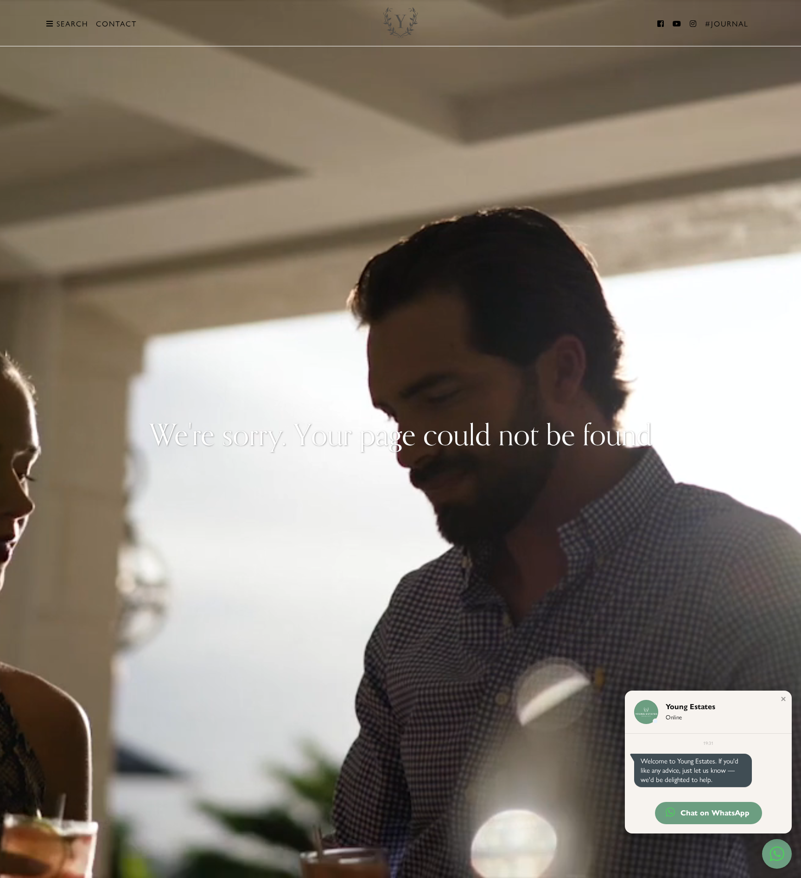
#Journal (727, 23)
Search (71, 23)
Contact (116, 23)
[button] (783, 699)
